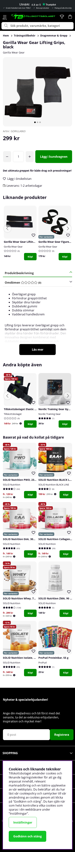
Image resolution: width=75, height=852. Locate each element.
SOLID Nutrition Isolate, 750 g (21, 657)
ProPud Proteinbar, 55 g (53, 657)
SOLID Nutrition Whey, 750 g (21, 598)
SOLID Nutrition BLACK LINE (53, 484)
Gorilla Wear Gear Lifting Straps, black (28, 241)
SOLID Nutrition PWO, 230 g (20, 479)
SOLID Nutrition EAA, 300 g (20, 539)
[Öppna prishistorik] (20, 423)
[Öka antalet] (30, 156)
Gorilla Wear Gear (14, 52)
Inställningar (22, 822)
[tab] (36, 282)
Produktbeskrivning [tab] (19, 273)
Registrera (61, 735)
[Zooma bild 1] (37, 91)
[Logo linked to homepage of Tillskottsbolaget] (33, 16)
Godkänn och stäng (27, 836)
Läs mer (37, 350)
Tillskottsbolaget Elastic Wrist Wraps (27, 409)
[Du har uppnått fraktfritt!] (7, 156)
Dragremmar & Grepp (53, 35)
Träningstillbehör (24, 35)
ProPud (42, 662)
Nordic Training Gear (49, 414)
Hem (6, 35)
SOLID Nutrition (11, 484)
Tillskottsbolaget (13, 414)
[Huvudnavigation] (4, 16)
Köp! (30, 256)
